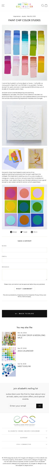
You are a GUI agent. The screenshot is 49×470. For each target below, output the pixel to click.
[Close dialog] (44, 214)
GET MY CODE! (24, 244)
